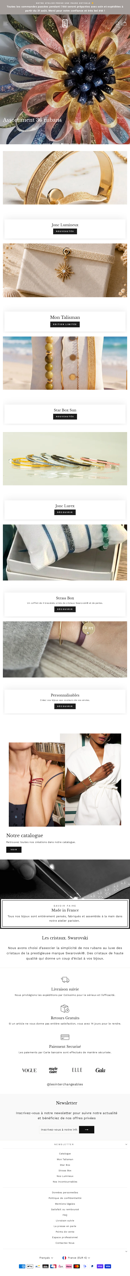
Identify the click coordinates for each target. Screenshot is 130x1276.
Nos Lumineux (65, 1176)
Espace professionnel (65, 1237)
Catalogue (65, 1153)
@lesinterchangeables (65, 1084)
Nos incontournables (65, 1181)
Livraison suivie (65, 1220)
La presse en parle (65, 1226)
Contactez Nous (65, 1242)
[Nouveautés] (65, 195)
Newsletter (64, 1144)
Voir (14, 850)
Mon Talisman (65, 1159)
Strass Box (65, 1170)
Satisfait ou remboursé (65, 1209)
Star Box (65, 1165)
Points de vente (65, 1231)
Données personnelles (65, 1192)
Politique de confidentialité (65, 1198)
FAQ (65, 1215)
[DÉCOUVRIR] (65, 476)
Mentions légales (65, 1203)
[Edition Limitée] (65, 288)
